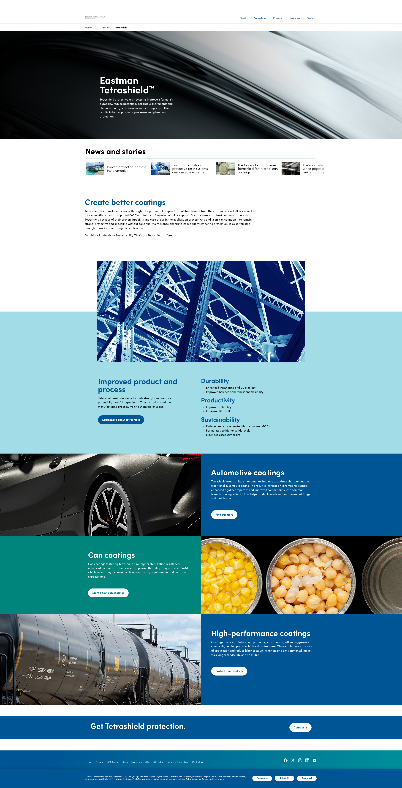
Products (277, 17)
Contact (311, 17)
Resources (295, 17)
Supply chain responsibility (135, 762)
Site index (158, 762)
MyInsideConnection (178, 762)
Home (88, 27)
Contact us (300, 727)
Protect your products (229, 671)
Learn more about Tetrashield (121, 419)
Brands (106, 27)
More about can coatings (108, 593)
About (243, 17)
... (97, 27)
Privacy (99, 762)
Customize (262, 778)
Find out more (224, 514)
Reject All (284, 778)
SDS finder (112, 762)
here (222, 779)
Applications (260, 17)
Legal (88, 762)
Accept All (307, 778)
